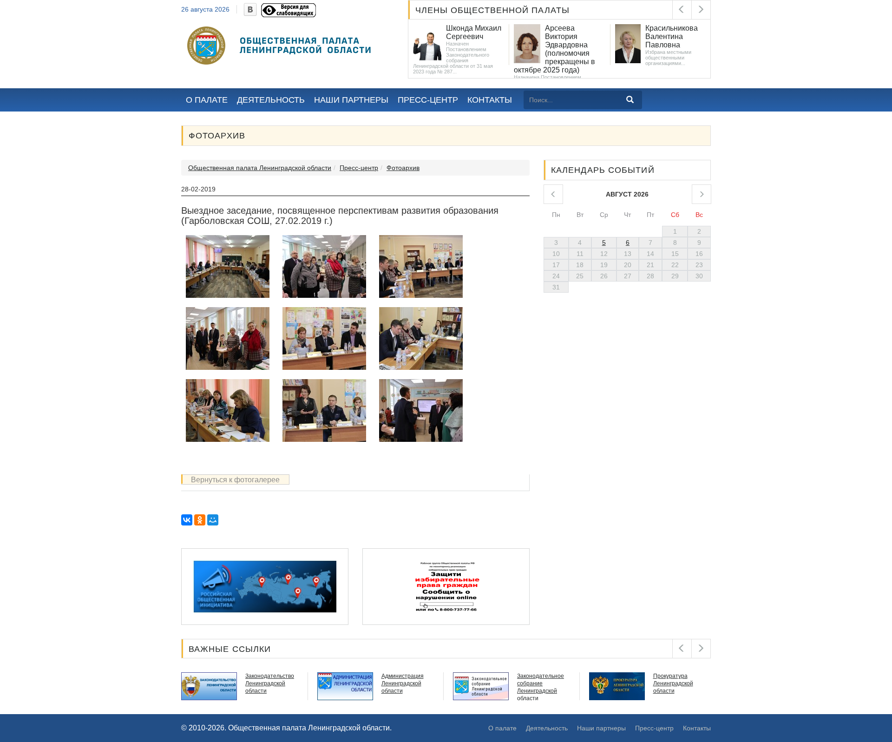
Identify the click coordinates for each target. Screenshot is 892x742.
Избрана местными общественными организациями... (567, 57)
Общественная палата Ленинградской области (259, 167)
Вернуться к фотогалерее (235, 480)
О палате (207, 100)
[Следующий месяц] (701, 194)
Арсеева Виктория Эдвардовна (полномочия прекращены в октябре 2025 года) (453, 49)
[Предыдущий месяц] (553, 194)
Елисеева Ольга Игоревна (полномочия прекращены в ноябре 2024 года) (660, 49)
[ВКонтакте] (186, 519)
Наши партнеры (351, 100)
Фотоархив (403, 167)
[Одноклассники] (199, 519)
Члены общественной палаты (492, 10)
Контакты (489, 100)
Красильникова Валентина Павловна (570, 36)
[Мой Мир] (212, 519)
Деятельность (271, 100)
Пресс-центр (428, 100)
